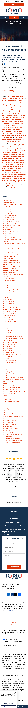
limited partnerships (15, 184)
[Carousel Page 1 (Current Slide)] (9, 491)
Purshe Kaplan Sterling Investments (13, 154)
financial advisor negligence (10, 176)
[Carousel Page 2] (12, 491)
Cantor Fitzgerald (9, 256)
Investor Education (7, 137)
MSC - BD (4, 147)
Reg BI (6, 397)
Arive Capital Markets (10, 216)
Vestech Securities (14, 162)
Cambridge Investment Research (14, 255)
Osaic (6, 383)
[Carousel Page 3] (15, 491)
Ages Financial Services (11, 208)
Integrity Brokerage (10, 333)
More (23, 17)
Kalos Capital (18, 137)
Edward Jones (8, 299)
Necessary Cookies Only (8, 704)
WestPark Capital (9, 432)
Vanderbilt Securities (10, 424)
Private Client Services (15, 153)
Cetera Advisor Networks (11, 272)
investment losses (14, 180)
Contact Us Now (14, 566)
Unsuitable (14, 188)
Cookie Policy (7, 641)
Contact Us (14, 17)
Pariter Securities (9, 385)
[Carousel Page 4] (19, 491)
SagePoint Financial (10, 405)
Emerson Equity (9, 301)
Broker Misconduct (7, 106)
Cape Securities (8, 258)
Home (4, 17)
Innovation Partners (8, 133)
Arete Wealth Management (12, 214)
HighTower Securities (10, 325)
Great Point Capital (8, 129)
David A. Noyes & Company (10, 115)
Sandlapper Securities (14, 158)
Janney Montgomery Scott (12, 346)
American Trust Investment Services (15, 212)
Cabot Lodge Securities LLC (12, 249)
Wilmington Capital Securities (11, 168)
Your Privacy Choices (12, 639)
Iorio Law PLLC (19, 700)
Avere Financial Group (14, 102)
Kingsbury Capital (7, 139)
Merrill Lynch (8, 372)
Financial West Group (12, 123)
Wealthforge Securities (11, 428)
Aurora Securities (9, 219)
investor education (14, 182)
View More (14, 496)
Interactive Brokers (10, 335)
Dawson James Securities (11, 290)
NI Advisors (7, 376)
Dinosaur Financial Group (9, 121)
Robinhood (7, 399)
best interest (11, 172)
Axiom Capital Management (12, 225)
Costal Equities (8, 276)
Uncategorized (8, 422)
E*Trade (6, 297)
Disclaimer (14, 618)
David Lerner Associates (11, 288)
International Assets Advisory (13, 337)
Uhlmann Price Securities (9, 160)
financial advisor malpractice (17, 174)
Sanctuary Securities (10, 407)
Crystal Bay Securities (17, 114)
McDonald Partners (14, 143)
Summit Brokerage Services (12, 415)
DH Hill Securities (15, 119)
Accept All (8, 700)
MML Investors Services (11, 366)
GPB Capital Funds (16, 127)
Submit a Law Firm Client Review (14, 502)
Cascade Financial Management (13, 266)
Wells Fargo (7, 430)
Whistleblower (8, 436)
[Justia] (12, 594)
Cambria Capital (9, 253)
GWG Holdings (8, 317)
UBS (5, 418)
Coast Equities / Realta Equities (13, 274)
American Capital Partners (17, 98)
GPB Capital (13, 178)
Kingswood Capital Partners (12, 354)
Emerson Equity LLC (10, 303)
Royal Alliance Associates (9, 156)
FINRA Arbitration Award (9, 125)
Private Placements (13, 186)
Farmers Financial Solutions (12, 309)
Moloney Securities (19, 145)
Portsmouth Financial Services (13, 387)
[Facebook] (19, 594)
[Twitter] (15, 594)
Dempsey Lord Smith (10, 292)
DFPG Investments (9, 280)
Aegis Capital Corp (13, 96)
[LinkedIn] (8, 594)
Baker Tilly (7, 229)
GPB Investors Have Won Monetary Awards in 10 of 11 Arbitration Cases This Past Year (13, 57)
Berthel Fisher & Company (12, 231)
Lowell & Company (9, 364)
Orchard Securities (15, 151)
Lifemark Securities (10, 360)
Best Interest (8, 233)
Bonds (6, 235)
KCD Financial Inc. (9, 348)
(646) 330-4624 (11, 589)
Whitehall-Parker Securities (15, 166)
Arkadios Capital (7, 100)
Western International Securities (14, 434)
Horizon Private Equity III (11, 327)
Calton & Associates (17, 108)
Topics (4, 196)
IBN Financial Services (15, 131)
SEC (5, 403)
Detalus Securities (14, 117)
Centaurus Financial (10, 268)
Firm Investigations (10, 313)
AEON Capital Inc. (9, 202)
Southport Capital (9, 413)
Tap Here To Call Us (14, 4)
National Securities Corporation (13, 377)
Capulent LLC (8, 264)
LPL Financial (8, 356)
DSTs (5, 284)
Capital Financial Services (9, 110)
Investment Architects (19, 135)
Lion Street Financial (8, 141)
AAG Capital (7, 200)
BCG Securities (19, 104)
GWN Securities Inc (10, 319)
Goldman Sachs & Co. (10, 321)
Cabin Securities (9, 247)
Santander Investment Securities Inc (15, 411)
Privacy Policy (14, 620)
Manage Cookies (17, 641)
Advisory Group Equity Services (13, 204)
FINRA (22, 123)
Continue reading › (8, 91)
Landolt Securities (18, 139)
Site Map (14, 622)
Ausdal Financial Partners (11, 221)
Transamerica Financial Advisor (13, 416)
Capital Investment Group (12, 262)
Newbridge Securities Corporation (14, 379)
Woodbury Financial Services (10, 170)
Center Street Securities (11, 270)
